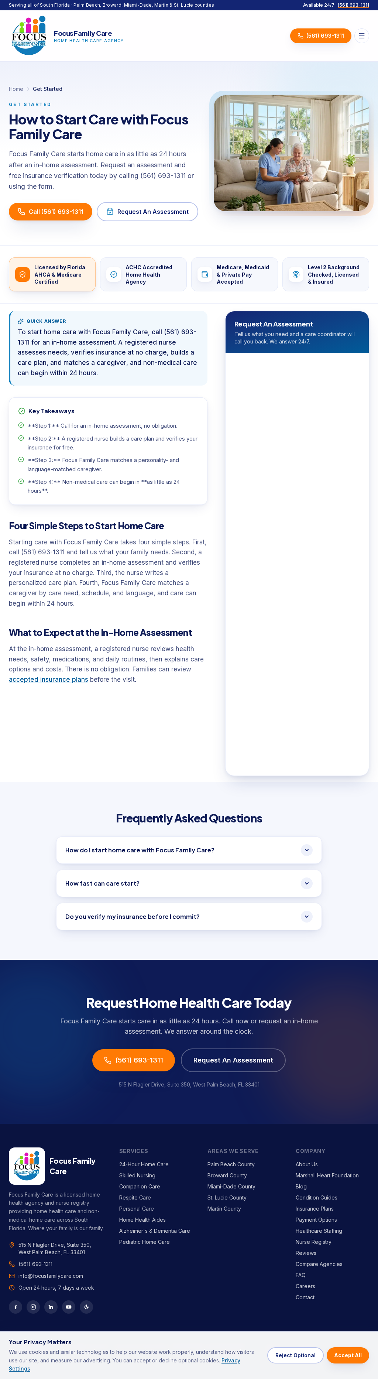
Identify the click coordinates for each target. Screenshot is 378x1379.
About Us (307, 1164)
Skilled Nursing (137, 1175)
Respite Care (135, 1197)
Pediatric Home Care (144, 1242)
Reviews (306, 1253)
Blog (301, 1186)
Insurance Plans (315, 1208)
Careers (305, 1286)
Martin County (224, 1208)
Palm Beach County (231, 1164)
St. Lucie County (227, 1197)
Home (16, 89)
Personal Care (136, 1208)
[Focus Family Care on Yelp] (86, 1307)
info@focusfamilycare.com (50, 1276)
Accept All (348, 1355)
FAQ (301, 1275)
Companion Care (139, 1186)
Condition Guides (316, 1197)
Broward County (227, 1175)
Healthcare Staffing (319, 1231)
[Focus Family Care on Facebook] (15, 1307)
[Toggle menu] (361, 35)
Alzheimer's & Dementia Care (154, 1231)
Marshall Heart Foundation (327, 1175)
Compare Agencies (319, 1264)
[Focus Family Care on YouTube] (68, 1307)
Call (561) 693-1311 (56, 211)
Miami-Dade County (231, 1186)
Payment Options (316, 1220)
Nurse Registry (313, 1242)
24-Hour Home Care (144, 1164)
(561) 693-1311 (353, 5)
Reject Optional (295, 1355)
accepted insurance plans (48, 679)
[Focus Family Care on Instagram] (33, 1307)
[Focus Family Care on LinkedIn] (51, 1307)
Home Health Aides (142, 1220)
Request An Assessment (153, 211)
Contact (305, 1297)
